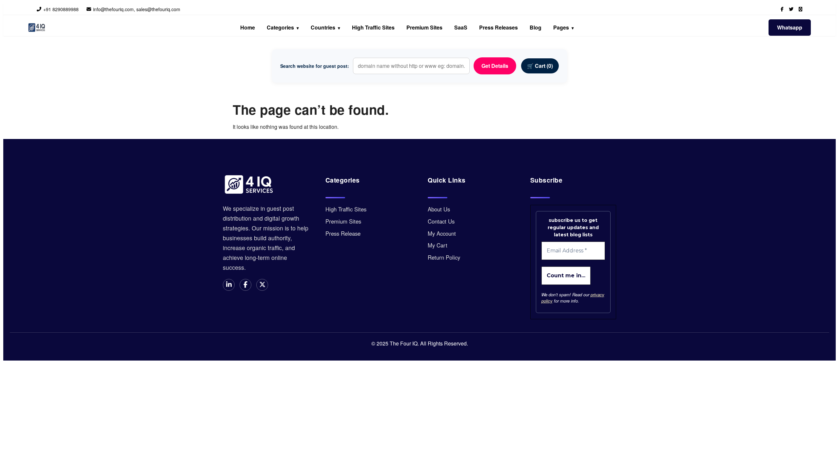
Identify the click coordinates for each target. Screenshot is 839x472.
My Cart (437, 245)
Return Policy (444, 257)
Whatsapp (789, 27)
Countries (325, 27)
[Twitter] (791, 9)
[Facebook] (782, 9)
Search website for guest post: (314, 66)
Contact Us (441, 221)
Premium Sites (424, 27)
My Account (442, 233)
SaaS (460, 27)
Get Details (494, 65)
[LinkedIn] (800, 9)
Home (247, 27)
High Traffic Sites (373, 27)
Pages (563, 27)
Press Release (343, 233)
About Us (439, 209)
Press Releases (498, 27)
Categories (283, 27)
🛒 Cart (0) (540, 65)
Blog (535, 27)
